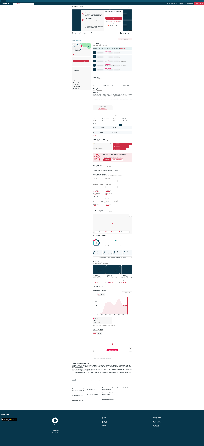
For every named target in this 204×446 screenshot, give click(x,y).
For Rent (173, 3)
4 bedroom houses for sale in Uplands (79, 388)
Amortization (101, 184)
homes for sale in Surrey (106, 389)
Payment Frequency (109, 184)
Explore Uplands (76, 80)
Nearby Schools (76, 82)
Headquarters (105, 418)
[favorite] (105, 267)
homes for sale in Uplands (92, 392)
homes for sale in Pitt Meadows (108, 392)
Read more (95, 101)
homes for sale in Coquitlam (107, 397)
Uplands (73, 7)
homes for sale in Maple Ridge (108, 396)
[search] (23, 4)
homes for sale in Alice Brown (92, 394)
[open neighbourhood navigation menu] (183, 3)
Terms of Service (116, 21)
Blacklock (126, 366)
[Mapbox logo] (95, 232)
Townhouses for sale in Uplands (78, 393)
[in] (58, 432)
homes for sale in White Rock (107, 391)
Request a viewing (81, 61)
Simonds (76, 367)
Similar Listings (76, 84)
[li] (56, 432)
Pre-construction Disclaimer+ (102, 438)
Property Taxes (107, 198)
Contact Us (155, 418)
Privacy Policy (110, 21)
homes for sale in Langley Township (109, 387)
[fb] (54, 432)
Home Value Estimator (157, 421)
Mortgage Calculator (77, 78)
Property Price (95, 178)
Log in (119, 28)
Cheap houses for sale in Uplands (78, 400)
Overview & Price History (78, 73)
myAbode (9, 416)
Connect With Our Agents (158, 420)
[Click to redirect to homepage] (6, 3)
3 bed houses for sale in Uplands (78, 392)
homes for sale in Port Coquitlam (108, 394)
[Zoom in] (130, 348)
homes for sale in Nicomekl (92, 387)
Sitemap (104, 425)
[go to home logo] (6, 414)
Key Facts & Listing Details (78, 75)
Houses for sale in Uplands (77, 398)
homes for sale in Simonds (92, 391)
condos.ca (104, 416)
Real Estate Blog (156, 416)
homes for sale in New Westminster (109, 399)
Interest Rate (95, 184)
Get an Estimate (107, 159)
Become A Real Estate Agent (107, 420)
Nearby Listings (76, 88)
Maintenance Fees (95, 198)
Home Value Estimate (77, 76)
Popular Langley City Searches (93, 385)
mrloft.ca (104, 417)
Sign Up (201, 3)
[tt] (52, 432)
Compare (117, 7)
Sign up (121, 48)
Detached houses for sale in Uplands (79, 397)
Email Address (108, 14)
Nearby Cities (105, 385)
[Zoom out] (130, 350)
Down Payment (107, 178)
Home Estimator (189, 3)
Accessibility (104, 421)
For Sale (168, 3)
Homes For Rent (156, 426)
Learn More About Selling (118, 159)
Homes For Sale (156, 425)
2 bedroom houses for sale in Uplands (79, 390)
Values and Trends (76, 86)
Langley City (77, 7)
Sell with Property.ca (157, 417)
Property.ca (3, 416)
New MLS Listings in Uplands (123, 385)
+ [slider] (130, 295)
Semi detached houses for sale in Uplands (80, 395)
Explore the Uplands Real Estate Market (77, 386)
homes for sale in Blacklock (92, 396)
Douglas (81, 367)
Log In (196, 3)
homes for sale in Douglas (92, 389)
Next (114, 18)
